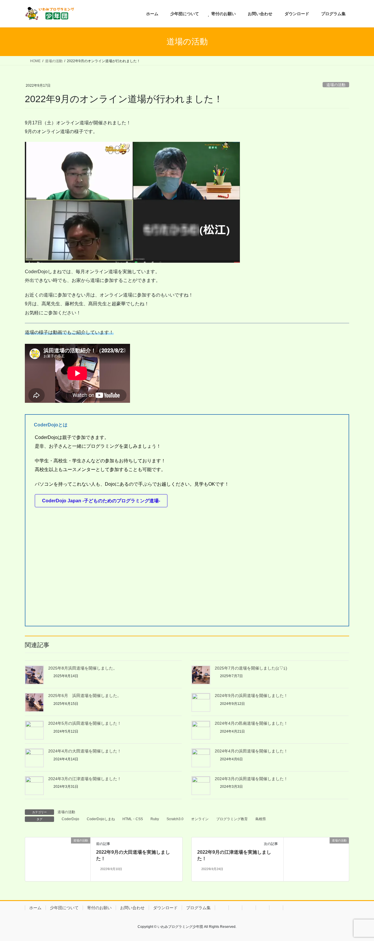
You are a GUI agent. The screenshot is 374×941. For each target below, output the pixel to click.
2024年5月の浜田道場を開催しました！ (84, 723)
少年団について (64, 907)
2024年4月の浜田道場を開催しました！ (251, 751)
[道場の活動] (57, 858)
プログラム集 (198, 907)
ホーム (35, 907)
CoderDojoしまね (101, 819)
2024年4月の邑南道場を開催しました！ (251, 723)
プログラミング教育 (232, 819)
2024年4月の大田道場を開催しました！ (84, 751)
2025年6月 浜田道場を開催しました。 (84, 695)
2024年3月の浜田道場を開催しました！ (251, 778)
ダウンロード (165, 907)
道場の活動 (335, 85)
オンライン (200, 819)
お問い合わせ (132, 907)
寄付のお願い (99, 907)
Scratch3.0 (175, 819)
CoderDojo (70, 819)
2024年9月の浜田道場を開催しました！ (251, 695)
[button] (101, 500)
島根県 (260, 819)
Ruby (154, 819)
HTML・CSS (132, 819)
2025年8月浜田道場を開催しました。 (82, 668)
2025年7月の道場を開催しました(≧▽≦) (251, 668)
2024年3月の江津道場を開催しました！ (84, 778)
